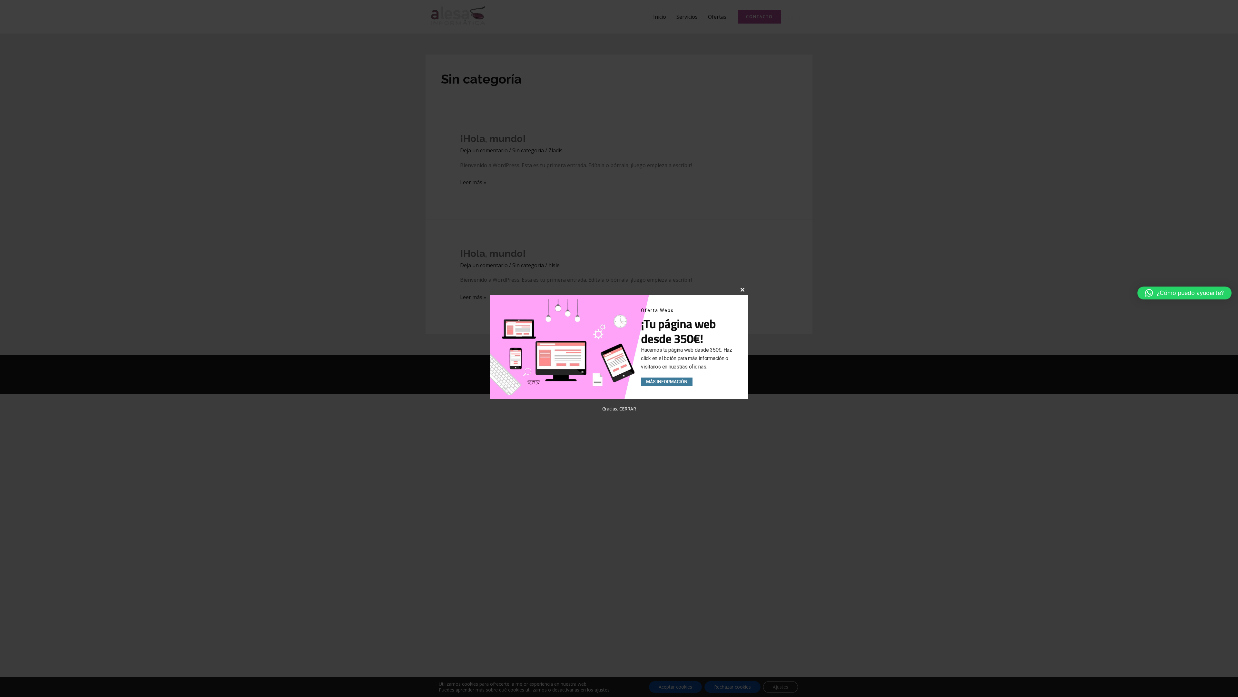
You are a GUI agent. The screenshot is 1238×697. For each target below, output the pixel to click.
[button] (1184, 293)
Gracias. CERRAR (619, 409)
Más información (666, 381)
